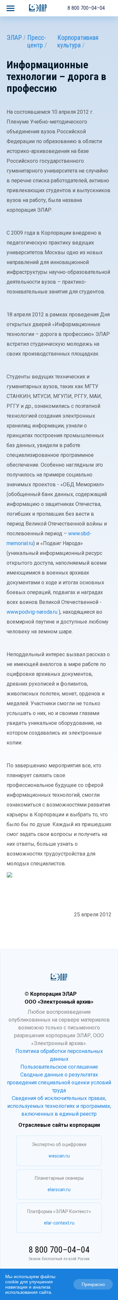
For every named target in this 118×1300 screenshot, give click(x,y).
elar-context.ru (59, 1222)
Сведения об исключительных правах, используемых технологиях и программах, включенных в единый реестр (59, 1106)
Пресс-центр (36, 41)
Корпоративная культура (77, 41)
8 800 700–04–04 (86, 8)
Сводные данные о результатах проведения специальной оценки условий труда (59, 1082)
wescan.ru (59, 1155)
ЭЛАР (14, 38)
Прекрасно (93, 1284)
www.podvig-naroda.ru (32, 612)
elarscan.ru (59, 1189)
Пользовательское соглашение (59, 1067)
